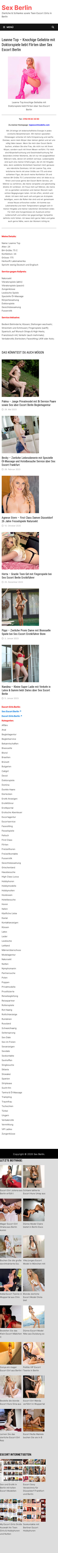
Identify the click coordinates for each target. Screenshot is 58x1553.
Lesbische (7, 941)
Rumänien (7, 1019)
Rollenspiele (8, 1005)
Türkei (5, 1110)
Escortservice (8, 821)
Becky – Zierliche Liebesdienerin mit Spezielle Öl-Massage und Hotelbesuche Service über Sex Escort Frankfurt (28, 461)
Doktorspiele (8, 780)
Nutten (5, 964)
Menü (10, 27)
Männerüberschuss (11, 950)
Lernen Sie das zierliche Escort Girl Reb (10, 1437)
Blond (4, 752)
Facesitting (7, 826)
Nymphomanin (9, 968)
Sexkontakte (8, 1055)
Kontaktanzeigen (10, 922)
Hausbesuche (8, 872)
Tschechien (7, 1106)
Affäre (5, 725)
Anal (4, 729)
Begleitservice (9, 739)
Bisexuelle (7, 748)
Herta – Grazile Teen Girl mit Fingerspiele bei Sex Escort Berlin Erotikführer (27, 575)
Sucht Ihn (6, 1087)
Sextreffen (7, 1060)
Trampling (7, 1097)
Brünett (5, 762)
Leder (4, 936)
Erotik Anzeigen (9, 798)
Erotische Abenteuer (12, 812)
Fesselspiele (8, 830)
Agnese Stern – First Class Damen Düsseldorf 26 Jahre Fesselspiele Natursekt (27, 519)
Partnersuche (8, 973)
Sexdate (6, 1051)
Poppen (5, 982)
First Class (7, 840)
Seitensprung (8, 1032)
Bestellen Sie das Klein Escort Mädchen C (11, 1333)
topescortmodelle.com (39, 125)
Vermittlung (7, 1124)
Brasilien (6, 757)
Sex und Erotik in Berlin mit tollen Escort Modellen (8, 1487)
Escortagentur (9, 817)
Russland (6, 1023)
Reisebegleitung (10, 996)
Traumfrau (7, 1101)
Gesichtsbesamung (11, 863)
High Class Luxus (10, 876)
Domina (5, 784)
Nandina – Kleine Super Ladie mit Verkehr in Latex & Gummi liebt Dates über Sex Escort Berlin (26, 690)
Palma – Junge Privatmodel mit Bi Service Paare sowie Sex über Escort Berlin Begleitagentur (29, 403)
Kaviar (5, 918)
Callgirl (5, 771)
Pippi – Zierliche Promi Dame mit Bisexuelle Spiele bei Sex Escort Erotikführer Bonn (26, 632)
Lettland (6, 945)
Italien (5, 909)
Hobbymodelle (9, 885)
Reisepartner (8, 1000)
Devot (5, 775)
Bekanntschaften (10, 743)
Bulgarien (6, 766)
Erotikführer (8, 803)
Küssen (5, 927)
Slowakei (6, 1074)
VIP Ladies (7, 1129)
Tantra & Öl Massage (12, 1092)
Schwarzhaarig (9, 1028)
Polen (4, 977)
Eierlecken (7, 794)
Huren (5, 904)
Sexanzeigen (8, 1046)
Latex (4, 931)
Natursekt (6, 959)
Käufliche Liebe (9, 913)
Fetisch (5, 835)
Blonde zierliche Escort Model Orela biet (32, 1297)
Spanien (6, 1078)
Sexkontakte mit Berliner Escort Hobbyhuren (31, 1527)
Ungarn (5, 1115)
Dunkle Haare (8, 789)
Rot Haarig (7, 1009)
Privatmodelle (8, 986)
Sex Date (6, 1037)
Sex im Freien (8, 1042)
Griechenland (8, 867)
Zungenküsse (8, 1133)
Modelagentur (9, 954)
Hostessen (7, 895)
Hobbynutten (8, 890)
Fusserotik (7, 858)
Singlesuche (8, 1065)
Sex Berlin (17, 7)
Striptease (7, 1083)
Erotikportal (7, 808)
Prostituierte (8, 991)
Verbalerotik (8, 1120)
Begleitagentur (9, 734)
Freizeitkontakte (10, 853)
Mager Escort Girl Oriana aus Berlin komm (9, 1227)
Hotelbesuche (9, 899)
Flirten (5, 844)
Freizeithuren (8, 849)
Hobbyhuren (8, 881)
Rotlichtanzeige (9, 1014)
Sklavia (5, 1069)
